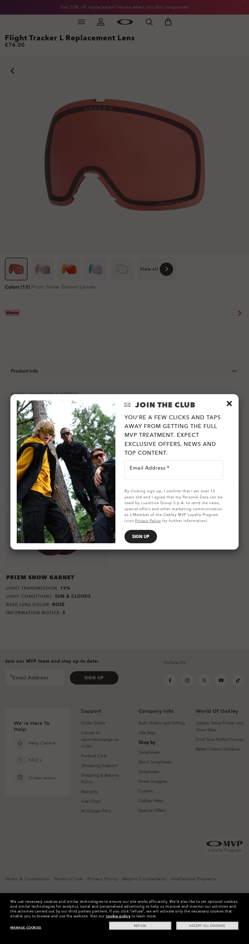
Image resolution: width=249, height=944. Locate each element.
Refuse (140, 926)
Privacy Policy (148, 520)
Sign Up (140, 537)
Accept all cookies (207, 926)
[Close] (229, 403)
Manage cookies (25, 928)
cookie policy (118, 916)
